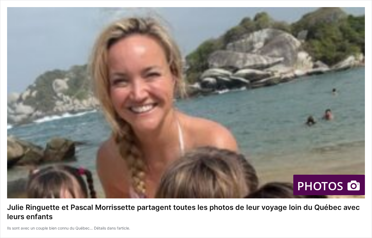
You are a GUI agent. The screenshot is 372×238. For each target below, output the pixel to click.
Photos (321, 186)
